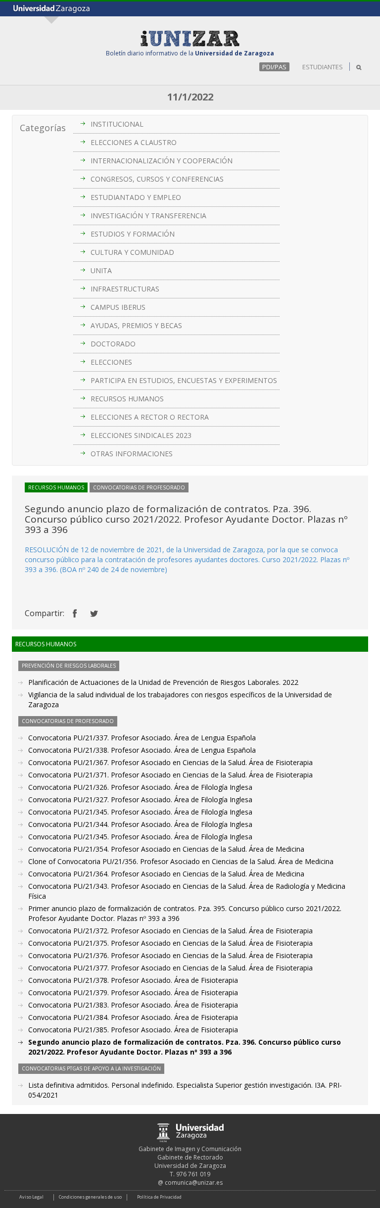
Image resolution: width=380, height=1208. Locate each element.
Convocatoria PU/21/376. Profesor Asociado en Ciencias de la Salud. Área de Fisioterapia (170, 955)
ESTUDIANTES (322, 66)
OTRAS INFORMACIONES (132, 453)
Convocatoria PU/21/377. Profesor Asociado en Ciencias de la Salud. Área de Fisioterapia (170, 967)
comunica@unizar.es (194, 1182)
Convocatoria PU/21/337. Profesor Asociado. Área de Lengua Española (142, 737)
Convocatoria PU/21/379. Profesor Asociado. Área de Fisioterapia (133, 992)
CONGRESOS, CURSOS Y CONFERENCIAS (157, 179)
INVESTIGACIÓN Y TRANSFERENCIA (148, 215)
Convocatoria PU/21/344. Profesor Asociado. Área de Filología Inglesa (140, 824)
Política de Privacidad (159, 1197)
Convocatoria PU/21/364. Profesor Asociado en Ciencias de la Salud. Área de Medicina (166, 873)
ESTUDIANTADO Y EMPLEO (136, 197)
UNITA (101, 270)
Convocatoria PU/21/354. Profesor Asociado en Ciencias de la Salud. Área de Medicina (166, 849)
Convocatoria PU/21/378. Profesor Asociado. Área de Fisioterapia (133, 980)
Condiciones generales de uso (90, 1197)
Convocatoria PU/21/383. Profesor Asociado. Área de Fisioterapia (133, 1005)
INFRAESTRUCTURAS (125, 288)
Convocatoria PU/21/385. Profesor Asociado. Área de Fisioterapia (133, 1029)
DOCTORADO (113, 343)
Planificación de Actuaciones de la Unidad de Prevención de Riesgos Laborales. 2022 (163, 682)
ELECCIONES (111, 362)
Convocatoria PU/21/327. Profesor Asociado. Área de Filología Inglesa (140, 799)
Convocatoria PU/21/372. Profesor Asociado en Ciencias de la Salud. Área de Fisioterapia (170, 930)
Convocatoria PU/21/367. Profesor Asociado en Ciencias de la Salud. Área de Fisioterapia (170, 762)
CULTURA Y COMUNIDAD (132, 252)
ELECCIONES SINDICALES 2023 (141, 435)
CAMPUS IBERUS (118, 307)
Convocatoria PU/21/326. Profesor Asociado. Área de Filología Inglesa (140, 787)
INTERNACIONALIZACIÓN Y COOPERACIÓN (162, 160)
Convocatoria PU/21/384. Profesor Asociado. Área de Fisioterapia (133, 1017)
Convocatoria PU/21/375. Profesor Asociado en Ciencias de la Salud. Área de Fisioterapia (170, 943)
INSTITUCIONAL (117, 124)
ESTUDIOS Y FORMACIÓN (133, 234)
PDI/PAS (274, 66)
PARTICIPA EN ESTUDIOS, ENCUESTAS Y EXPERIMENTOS (184, 380)
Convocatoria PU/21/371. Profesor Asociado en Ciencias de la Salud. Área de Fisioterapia (170, 774)
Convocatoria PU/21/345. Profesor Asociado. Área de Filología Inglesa (140, 812)
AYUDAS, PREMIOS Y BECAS (136, 325)
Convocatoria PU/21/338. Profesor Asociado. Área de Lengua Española (142, 750)
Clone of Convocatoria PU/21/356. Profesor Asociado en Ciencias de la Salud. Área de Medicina (180, 861)
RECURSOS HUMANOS (127, 398)
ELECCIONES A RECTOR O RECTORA (150, 417)
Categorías (43, 128)
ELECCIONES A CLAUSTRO (134, 142)
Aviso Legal (31, 1197)
